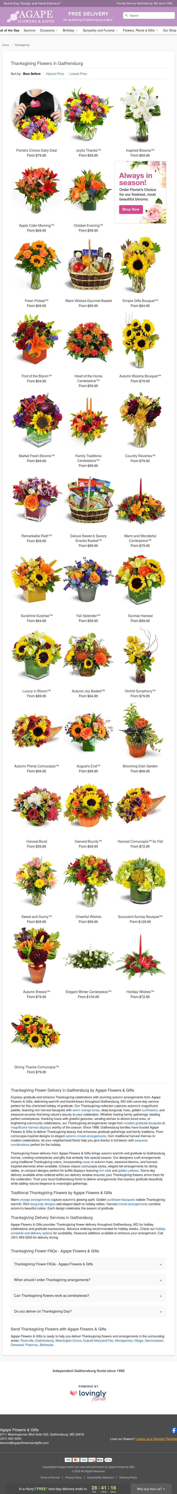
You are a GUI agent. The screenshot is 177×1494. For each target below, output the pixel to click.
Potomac (31, 1344)
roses (86, 1161)
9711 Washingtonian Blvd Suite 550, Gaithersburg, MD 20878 (42, 1434)
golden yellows (128, 1170)
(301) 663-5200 (10, 1438)
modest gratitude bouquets (142, 1123)
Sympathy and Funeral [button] (99, 30)
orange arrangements (35, 1199)
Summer (30, 30)
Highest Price (55, 73)
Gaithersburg (44, 1340)
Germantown (154, 1340)
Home (5, 45)
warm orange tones (86, 1110)
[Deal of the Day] (140, 192)
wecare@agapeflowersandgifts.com (24, 1442)
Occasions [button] (47, 30)
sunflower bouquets (121, 1199)
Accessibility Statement (100, 1477)
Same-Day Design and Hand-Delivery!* (33, 3)
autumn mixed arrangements (86, 1135)
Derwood (17, 1344)
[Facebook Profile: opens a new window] (174, 1430)
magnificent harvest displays (31, 1127)
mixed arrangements (133, 1203)
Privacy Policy (73, 1477)
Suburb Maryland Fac (98, 1340)
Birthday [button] (69, 30)
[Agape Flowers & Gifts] (30, 16)
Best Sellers (32, 73)
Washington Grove (68, 1340)
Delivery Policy (128, 1477)
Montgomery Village (129, 1340)
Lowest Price (78, 73)
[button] (166, 1475)
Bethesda (46, 1344)
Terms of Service (50, 1477)
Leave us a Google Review (156, 1438)
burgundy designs (42, 1203)
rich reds (105, 1170)
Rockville (27, 1340)
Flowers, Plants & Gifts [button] (139, 30)
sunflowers (150, 1110)
